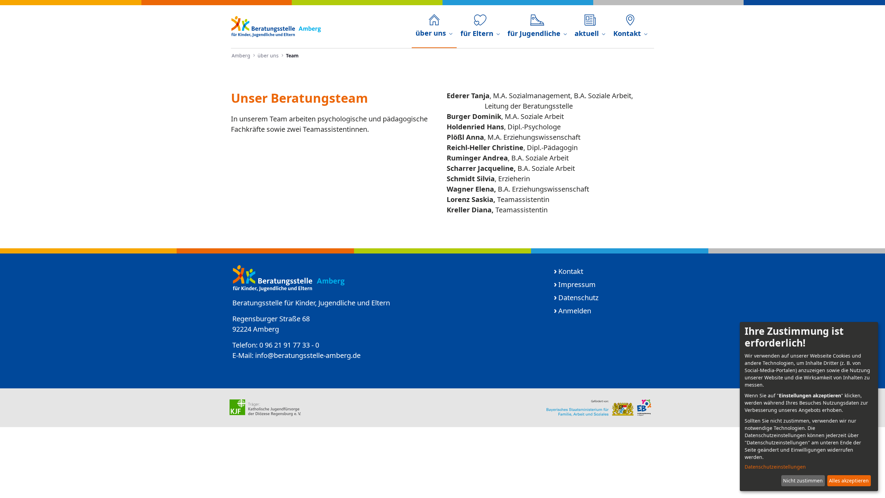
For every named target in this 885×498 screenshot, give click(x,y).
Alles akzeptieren (849, 480)
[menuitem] (434, 26)
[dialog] (809, 406)
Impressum (577, 284)
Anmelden (574, 310)
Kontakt (570, 271)
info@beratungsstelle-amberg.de (308, 355)
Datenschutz (578, 297)
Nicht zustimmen (803, 480)
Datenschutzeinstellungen (775, 466)
